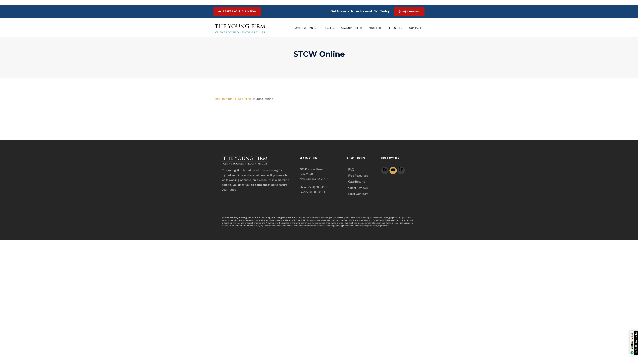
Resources (395, 28)
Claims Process (351, 28)
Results (329, 28)
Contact (415, 28)
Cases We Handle (306, 28)
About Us (375, 28)
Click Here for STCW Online (232, 99)
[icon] (384, 170)
